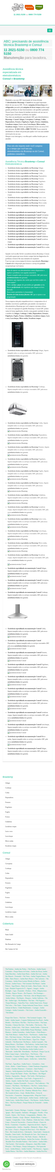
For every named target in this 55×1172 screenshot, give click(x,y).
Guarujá (44, 1110)
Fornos (27, 234)
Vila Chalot (17, 1005)
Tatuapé (23, 1076)
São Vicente (21, 1115)
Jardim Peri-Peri (42, 1151)
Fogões (27, 231)
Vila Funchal (10, 1144)
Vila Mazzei (36, 984)
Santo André (9, 935)
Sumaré (8, 996)
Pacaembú (21, 991)
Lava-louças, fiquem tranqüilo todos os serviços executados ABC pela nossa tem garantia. (28, 727)
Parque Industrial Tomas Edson (32, 1005)
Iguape (8, 1113)
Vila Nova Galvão (33, 1023)
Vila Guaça (15, 1030)
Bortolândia (26, 1052)
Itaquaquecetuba (28, 1095)
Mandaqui (9, 1083)
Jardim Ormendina (18, 1032)
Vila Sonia (27, 996)
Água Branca (15, 986)
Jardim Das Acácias (33, 1139)
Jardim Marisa (10, 1151)
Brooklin (44, 1139)
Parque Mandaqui (35, 1030)
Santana (16, 1083)
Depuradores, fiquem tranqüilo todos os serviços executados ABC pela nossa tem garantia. (28, 643)
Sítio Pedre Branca (11, 1035)
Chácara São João (18, 1025)
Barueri (27, 1117)
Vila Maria (15, 1086)
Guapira (39, 1018)
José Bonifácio (28, 1071)
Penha (26, 1074)
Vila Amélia (29, 1025)
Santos (14, 1115)
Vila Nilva (19, 1151)
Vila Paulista (9, 969)
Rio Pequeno (28, 993)
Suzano (17, 1110)
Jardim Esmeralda (40, 1010)
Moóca (36, 1071)
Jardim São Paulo (22, 1081)
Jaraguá (35, 988)
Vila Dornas (34, 1054)
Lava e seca (8, 831)
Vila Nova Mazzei (15, 1103)
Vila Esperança (40, 1076)
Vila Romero (33, 1035)
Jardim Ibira (42, 1059)
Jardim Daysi (24, 1054)
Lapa (14, 991)
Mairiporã (34, 1127)
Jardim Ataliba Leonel (36, 1049)
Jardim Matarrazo (29, 1151)
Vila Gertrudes (20, 1144)
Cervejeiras (28, 215)
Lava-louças (28, 244)
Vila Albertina (23, 1049)
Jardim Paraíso (30, 1032)
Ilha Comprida (16, 1113)
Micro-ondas (29, 247)
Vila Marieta (34, 1100)
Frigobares (28, 228)
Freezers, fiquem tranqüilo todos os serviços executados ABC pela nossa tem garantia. (27, 655)
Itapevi (44, 1125)
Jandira (19, 1127)
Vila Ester (22, 1018)
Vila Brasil (34, 1052)
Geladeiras (28, 236)
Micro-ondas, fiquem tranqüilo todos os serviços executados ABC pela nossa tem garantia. (28, 739)
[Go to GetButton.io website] (6, 1169)
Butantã (12, 988)
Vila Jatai (31, 1000)
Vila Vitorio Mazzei (25, 1039)
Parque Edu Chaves (11, 1018)
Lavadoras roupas (10, 826)
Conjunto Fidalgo (19, 1056)
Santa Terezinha (10, 1047)
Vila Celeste (25, 1027)
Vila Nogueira (40, 1000)
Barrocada (9, 1052)
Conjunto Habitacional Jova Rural (31, 1020)
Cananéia (30, 1110)
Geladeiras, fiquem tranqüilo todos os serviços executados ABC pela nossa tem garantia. (28, 703)
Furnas (8, 1059)
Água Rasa (16, 1064)
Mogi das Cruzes (40, 1095)
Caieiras (44, 1117)
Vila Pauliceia (29, 1044)
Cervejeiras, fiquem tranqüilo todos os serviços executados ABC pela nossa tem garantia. (28, 583)
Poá (7, 1098)
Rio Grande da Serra (12, 1093)
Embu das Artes (39, 1120)
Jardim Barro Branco (27, 979)
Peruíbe (40, 1113)
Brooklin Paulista (21, 1142)
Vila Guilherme (40, 1083)
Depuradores (29, 223)
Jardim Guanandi (37, 1042)
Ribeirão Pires (36, 1091)
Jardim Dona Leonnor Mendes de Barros (26, 981)
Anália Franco (26, 1064)
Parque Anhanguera (28, 1146)
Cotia (23, 1120)
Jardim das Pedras (20, 969)
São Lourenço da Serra (16, 1137)
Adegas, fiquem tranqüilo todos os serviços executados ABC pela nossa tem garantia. (27, 571)
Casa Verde (28, 1078)
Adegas (27, 212)
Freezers (27, 226)
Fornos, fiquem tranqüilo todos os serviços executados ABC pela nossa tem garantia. (27, 691)
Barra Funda (37, 986)
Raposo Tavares (17, 993)
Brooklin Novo (10, 1142)
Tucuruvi (31, 1083)
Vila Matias (19, 1044)
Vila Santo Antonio (16, 1037)
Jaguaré (29, 988)
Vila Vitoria (14, 1049)
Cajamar (8, 1120)
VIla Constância (27, 1088)
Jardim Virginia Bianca (38, 976)
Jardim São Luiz (36, 974)
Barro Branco (14, 979)
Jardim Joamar (33, 1098)
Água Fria (36, 1039)
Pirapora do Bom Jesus (27, 1129)
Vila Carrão (30, 1076)
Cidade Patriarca (22, 1066)
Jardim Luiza (10, 1100)
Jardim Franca (16, 984)
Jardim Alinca (42, 1086)
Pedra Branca (41, 1032)
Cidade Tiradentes (34, 1066)
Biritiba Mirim (30, 1093)
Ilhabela (39, 1115)
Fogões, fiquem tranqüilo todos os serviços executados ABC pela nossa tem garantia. (27, 679)
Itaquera (8, 1071)
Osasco (16, 1129)
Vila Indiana (9, 1013)
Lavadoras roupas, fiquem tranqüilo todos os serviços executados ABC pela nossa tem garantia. (28, 715)
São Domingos (38, 993)
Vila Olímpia (17, 1146)
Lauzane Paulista (35, 1081)
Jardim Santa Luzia (41, 1044)
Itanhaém (25, 1113)
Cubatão (37, 1110)
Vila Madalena (22, 1000)
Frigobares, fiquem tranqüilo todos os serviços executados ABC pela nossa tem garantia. (28, 667)
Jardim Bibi (17, 1052)
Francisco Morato (32, 1122)
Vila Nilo (23, 1023)
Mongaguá (33, 1113)
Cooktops (28, 218)
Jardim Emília (35, 1027)
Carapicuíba (16, 1120)
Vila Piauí (8, 1064)
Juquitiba (26, 1127)
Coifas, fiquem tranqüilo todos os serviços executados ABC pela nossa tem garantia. (27, 631)
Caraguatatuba (31, 1115)
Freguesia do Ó (20, 988)
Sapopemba (15, 1076)
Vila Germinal (27, 984)
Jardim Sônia (36, 1037)
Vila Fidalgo (30, 1056)
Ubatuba (15, 1117)
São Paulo (28, 1137)
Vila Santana (21, 1047)
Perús (34, 991)
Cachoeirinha (18, 1078)
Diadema (8, 939)
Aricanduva (36, 1064)
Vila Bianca (26, 1042)
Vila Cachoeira (39, 979)
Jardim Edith (43, 1142)
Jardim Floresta (40, 1056)
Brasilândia (9, 1078)
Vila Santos (26, 1037)
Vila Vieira (26, 976)
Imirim (8, 1081)
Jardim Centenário (18, 1010)
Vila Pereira (31, 969)
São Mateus (33, 1074)
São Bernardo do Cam (29, 1134)
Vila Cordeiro (33, 1142)
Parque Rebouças (11, 1003)
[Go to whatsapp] (6, 1164)
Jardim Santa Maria (23, 974)
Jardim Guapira (23, 1059)
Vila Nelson (15, 1023)
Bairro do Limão (26, 986)
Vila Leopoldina (17, 996)
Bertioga (23, 1110)
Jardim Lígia (13, 1000)
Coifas (27, 220)
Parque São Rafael (16, 1074)
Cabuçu (8, 1088)
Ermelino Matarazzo (18, 1069)
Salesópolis (13, 1098)
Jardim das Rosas (36, 971)
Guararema (18, 1095)
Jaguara (45, 1149)
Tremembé (18, 976)
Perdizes (28, 991)
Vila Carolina (16, 1088)
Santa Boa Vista (23, 1003)
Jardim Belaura (15, 1149)
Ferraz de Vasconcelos (18, 1122)
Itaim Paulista (38, 1069)
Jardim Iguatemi (17, 1071)
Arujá (22, 1093)
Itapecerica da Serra (34, 1125)
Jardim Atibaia (10, 998)
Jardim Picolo (23, 1035)
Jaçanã (14, 1081)
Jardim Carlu (16, 1027)
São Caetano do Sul (11, 949)
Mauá (7, 930)
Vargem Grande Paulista (18, 1139)
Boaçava (28, 998)
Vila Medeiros (25, 1086)
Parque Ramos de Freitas (22, 971)
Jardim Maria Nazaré (22, 1100)
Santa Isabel (9, 1110)
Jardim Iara (33, 1059)
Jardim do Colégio (32, 1047)
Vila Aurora (38, 1025)
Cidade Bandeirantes (24, 1008)
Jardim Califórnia (37, 998)
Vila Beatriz (20, 998)
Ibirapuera (29, 1144)
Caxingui (35, 1008)
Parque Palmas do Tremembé (32, 1103)
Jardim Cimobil (26, 1149)
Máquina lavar (41, 991)
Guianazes (29, 1069)
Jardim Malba (25, 1030)
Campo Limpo (14, 1054)
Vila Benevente (17, 1042)
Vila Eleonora (37, 1149)
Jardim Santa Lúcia (36, 1003)
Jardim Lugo (44, 1098)
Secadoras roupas (10, 846)
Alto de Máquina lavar (39, 996)
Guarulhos (22, 1125)
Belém (13, 1066)
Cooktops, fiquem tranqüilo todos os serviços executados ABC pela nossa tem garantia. (28, 595)
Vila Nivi (34, 1086)
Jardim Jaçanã (15, 1020)
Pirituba (8, 993)
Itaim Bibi (37, 1144)
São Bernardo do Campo (13, 944)
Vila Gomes (29, 1010)
